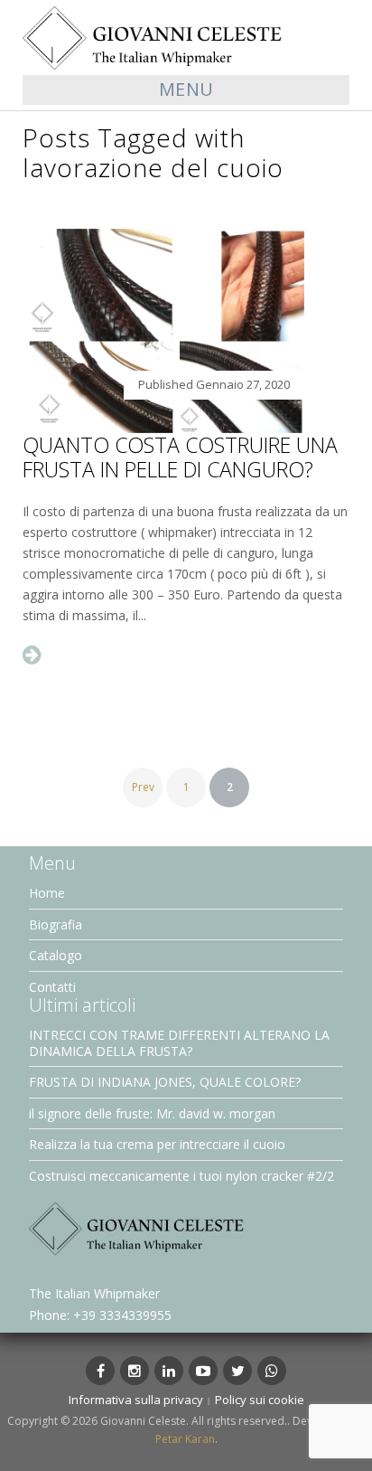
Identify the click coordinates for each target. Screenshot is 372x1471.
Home (47, 892)
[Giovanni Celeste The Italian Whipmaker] (186, 36)
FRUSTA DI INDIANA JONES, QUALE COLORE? (165, 1081)
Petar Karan (185, 1439)
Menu (186, 89)
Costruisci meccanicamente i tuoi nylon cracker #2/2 (181, 1175)
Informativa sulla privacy (136, 1399)
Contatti (52, 986)
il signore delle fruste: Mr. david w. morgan (152, 1113)
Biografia (55, 924)
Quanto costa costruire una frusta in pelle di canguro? (180, 457)
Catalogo (55, 955)
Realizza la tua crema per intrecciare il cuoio (157, 1144)
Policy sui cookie (259, 1399)
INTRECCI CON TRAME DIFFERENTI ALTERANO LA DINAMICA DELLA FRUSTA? (179, 1043)
